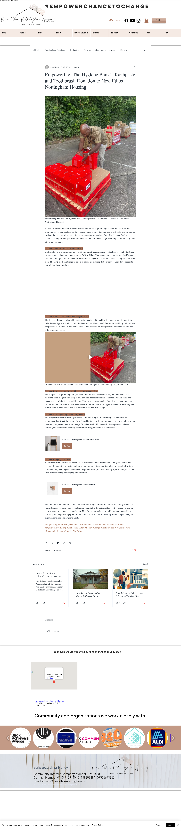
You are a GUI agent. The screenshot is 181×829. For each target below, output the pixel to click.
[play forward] (173, 738)
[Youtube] (132, 20)
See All (145, 564)
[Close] (178, 825)
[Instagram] (138, 20)
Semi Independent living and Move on (99, 50)
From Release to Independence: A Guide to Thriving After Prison (130, 594)
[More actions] (134, 67)
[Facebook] (126, 20)
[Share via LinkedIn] (58, 543)
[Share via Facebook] (46, 543)
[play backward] (8, 738)
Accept (170, 825)
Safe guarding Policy (50, 767)
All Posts (36, 50)
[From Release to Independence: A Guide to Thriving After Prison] (130, 579)
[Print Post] (70, 543)
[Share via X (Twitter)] (52, 543)
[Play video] (90, 357)
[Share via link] (64, 543)
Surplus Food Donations (55, 50)
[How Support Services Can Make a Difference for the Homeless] (90, 579)
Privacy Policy (97, 825)
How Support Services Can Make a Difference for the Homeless (88, 594)
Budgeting (74, 50)
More (122, 50)
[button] (146, 20)
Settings (159, 825)
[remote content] (90, 290)
